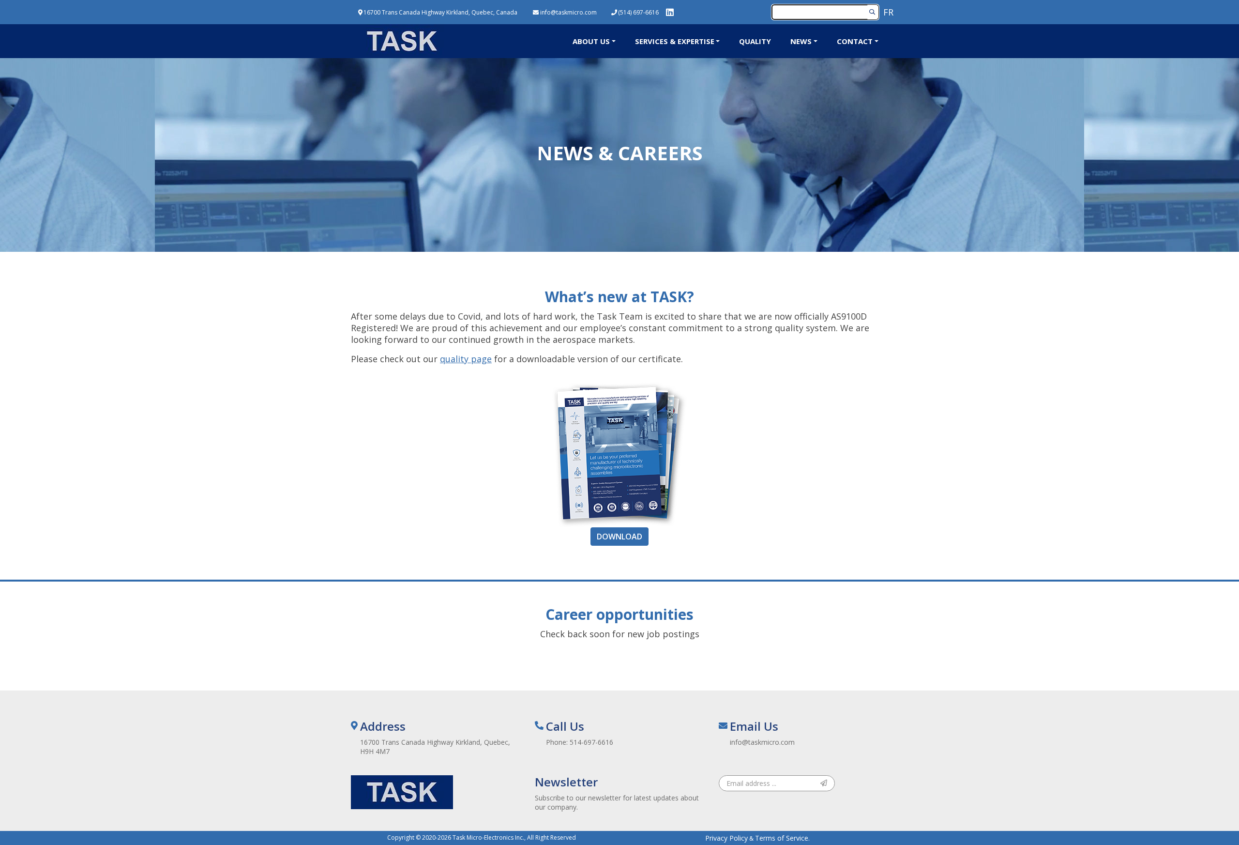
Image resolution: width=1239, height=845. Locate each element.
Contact (855, 41)
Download (619, 536)
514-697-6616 (591, 742)
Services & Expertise (674, 41)
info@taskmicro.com (762, 742)
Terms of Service (781, 838)
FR (888, 12)
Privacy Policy (726, 838)
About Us (591, 41)
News (801, 41)
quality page (466, 359)
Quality (755, 41)
